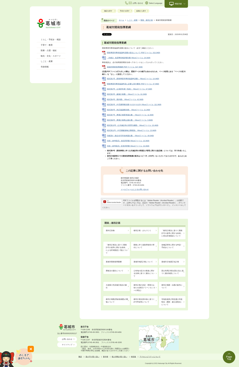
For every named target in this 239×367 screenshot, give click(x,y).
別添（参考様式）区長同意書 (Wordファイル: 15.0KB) (128, 146)
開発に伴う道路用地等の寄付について (144, 246)
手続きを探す (125, 11)
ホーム (121, 20)
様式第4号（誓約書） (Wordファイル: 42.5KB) (125, 99)
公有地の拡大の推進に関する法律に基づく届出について (144, 273)
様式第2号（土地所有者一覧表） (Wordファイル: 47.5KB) (129, 89)
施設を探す (108, 11)
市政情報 (45, 67)
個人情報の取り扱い (119, 357)
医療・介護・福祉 (49, 50)
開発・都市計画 (147, 20)
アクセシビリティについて (150, 357)
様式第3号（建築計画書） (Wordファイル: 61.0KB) (127, 94)
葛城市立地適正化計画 (170, 262)
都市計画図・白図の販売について (171, 286)
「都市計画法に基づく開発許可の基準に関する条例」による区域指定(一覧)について (117, 249)
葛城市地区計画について (143, 262)
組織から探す (141, 11)
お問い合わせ (67, 339)
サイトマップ (67, 345)
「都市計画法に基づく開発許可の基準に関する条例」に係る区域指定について (171, 233)
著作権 (105, 357)
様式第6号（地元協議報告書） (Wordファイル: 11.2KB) (128, 110)
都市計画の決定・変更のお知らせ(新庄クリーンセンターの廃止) (144, 287)
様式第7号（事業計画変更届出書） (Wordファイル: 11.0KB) (130, 115)
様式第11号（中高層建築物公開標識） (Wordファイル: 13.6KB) (131, 130)
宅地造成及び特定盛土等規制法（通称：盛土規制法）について (171, 302)
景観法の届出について (114, 271)
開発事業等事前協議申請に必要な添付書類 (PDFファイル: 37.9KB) (133, 84)
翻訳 (80, 357)
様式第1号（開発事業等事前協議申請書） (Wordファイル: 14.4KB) (133, 79)
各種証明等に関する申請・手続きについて (171, 246)
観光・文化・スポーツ (51, 56)
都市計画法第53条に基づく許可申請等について (144, 300)
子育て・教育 (47, 45)
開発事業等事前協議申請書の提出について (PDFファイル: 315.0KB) (133, 53)
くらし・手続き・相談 (51, 39)
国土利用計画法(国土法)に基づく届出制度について (172, 272)
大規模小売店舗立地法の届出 (116, 286)
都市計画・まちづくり (142, 230)
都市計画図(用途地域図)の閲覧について (117, 300)
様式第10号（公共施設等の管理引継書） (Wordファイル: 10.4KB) (132, 125)
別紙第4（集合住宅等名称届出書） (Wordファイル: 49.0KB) (130, 136)
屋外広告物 (110, 230)
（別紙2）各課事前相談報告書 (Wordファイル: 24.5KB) (128, 58)
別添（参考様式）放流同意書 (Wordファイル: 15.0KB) (128, 141)
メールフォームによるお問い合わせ (135, 189)
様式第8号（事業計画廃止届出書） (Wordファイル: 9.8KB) (130, 120)
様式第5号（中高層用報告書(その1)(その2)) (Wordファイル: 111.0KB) (134, 105)
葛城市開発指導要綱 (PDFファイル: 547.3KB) (125, 67)
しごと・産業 (47, 61)
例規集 (133, 357)
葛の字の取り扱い (92, 357)
